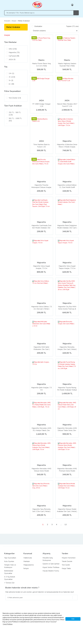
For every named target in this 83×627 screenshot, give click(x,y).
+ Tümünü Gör (9, 583)
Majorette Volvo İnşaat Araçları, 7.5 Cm (41, 267)
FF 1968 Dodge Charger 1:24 (41, 105)
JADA (41, 100)
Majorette (67, 141)
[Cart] (76, 5)
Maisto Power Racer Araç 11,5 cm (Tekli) (41, 64)
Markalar (26, 561)
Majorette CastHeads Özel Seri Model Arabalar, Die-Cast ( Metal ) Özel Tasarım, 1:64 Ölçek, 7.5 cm (41, 226)
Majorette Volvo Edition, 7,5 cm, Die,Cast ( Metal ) (41, 308)
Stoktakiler (38, 26)
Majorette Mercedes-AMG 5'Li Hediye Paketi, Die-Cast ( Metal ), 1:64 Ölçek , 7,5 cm (41, 429)
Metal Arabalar (24, 21)
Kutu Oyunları (9, 561)
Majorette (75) (14, 52)
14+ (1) (11, 73)
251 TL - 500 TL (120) (15, 113)
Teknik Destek (67, 561)
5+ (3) (11, 80)
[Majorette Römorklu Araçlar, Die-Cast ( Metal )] (67, 330)
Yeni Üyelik (66, 565)
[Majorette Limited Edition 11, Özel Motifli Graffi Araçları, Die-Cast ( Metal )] (67, 168)
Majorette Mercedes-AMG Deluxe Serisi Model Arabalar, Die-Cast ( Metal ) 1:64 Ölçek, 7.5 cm (41, 470)
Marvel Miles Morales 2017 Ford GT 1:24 (67, 105)
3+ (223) (12, 77)
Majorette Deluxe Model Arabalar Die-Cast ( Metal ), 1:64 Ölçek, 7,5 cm (67, 510)
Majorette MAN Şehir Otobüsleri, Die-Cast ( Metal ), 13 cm (41, 348)
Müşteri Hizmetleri (68, 558)
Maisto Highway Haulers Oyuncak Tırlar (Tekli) (67, 64)
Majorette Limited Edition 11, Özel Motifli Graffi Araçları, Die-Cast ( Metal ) (67, 186)
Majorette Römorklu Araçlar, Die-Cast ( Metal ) (67, 348)
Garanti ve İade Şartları (51, 564)
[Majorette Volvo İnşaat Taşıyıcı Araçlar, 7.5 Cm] (67, 249)
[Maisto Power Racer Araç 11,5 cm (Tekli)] (41, 46)
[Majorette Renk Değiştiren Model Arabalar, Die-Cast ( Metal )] (67, 208)
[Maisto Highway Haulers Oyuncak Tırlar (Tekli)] (61, 46)
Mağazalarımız (28, 565)
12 (66, 524)
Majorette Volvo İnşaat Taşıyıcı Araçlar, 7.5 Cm (67, 267)
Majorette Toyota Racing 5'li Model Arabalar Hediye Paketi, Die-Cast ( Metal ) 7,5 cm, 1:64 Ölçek (67, 389)
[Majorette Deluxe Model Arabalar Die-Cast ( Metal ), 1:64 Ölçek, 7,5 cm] (67, 492)
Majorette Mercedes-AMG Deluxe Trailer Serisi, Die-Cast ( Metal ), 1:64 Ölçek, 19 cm (67, 429)
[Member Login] (72, 5)
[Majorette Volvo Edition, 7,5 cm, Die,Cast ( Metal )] (41, 289)
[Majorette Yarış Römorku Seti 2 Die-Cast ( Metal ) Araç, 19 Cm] (41, 492)
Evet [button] (73, 619)
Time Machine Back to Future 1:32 (41, 145)
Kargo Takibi (66, 568)
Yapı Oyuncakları (10, 558)
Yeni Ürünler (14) (15, 98)
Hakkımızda (27, 558)
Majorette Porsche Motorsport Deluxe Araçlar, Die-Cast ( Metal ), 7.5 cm (41, 186)
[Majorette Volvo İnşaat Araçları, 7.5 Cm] (41, 249)
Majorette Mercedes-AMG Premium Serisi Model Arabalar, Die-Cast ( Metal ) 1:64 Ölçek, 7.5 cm (67, 470)
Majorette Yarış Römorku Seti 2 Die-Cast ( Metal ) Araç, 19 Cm (41, 510)
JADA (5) (12, 59)
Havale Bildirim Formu (51, 571)
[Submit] (75, 597)
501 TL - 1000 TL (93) (15, 119)
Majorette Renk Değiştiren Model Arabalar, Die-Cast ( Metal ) (67, 226)
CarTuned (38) (14, 56)
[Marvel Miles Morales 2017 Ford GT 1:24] (60, 87)
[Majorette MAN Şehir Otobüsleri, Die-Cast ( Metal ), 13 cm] (37, 330)
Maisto (41, 60)
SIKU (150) (13, 49)
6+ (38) (11, 84)
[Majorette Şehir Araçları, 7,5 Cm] (41, 370)
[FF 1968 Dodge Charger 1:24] (34, 87)
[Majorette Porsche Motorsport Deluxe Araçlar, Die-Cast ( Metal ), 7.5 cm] (34, 168)
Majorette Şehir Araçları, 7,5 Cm (41, 389)
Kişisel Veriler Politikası (51, 567)
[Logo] (37, 5)
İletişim (26, 568)
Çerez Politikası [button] (8, 624)
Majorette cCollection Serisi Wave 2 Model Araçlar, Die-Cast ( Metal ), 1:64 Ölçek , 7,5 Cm (67, 145)
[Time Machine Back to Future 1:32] (41, 127)
